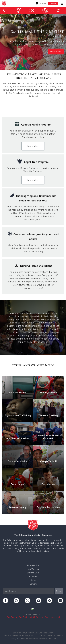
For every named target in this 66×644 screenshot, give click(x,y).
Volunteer (33, 576)
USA (8, 617)
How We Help (33, 569)
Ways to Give (33, 572)
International (54, 617)
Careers (33, 584)
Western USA (42, 617)
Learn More (33, 146)
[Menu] (61, 3)
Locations (42, 3)
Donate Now (55, 51)
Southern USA (29, 617)
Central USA (16, 617)
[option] (33, 42)
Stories (33, 580)
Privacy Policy (16, 638)
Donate (53, 3)
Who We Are (33, 565)
